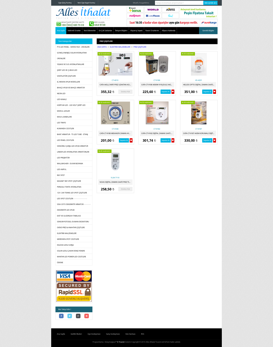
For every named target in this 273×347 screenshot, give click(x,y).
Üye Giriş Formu (65, 3)
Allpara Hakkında (168, 30)
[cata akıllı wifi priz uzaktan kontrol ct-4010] (115, 64)
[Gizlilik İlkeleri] (74, 301)
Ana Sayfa (61, 30)
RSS (142, 334)
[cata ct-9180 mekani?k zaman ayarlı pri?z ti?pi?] (115, 113)
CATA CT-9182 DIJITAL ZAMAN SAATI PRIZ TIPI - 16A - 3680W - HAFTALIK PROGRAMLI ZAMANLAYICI (157, 133)
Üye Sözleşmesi (94, 334)
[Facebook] (61, 316)
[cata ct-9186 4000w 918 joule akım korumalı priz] (157, 64)
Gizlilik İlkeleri (76, 334)
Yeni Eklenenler (90, 30)
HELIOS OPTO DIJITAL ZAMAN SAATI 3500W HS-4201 (199, 84)
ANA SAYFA (102, 47)
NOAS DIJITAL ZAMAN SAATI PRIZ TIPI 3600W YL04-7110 (116, 182)
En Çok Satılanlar (105, 30)
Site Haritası (130, 334)
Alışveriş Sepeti (136, 30)
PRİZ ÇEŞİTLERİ (140, 47)
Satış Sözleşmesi (113, 334)
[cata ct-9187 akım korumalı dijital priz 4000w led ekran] (199, 113)
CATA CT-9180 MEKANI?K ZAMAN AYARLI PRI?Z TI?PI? (116, 133)
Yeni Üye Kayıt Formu (86, 3)
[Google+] (78, 316)
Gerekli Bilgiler (208, 30)
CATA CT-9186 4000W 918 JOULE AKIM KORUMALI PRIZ (157, 84)
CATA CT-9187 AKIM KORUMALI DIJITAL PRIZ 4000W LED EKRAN (199, 133)
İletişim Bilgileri (121, 30)
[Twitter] (70, 316)
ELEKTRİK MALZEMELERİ (120, 47)
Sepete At (166, 91)
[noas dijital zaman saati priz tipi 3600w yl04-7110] (115, 161)
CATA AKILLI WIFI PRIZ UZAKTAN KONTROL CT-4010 (116, 84)
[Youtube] (86, 316)
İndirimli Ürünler (74, 30)
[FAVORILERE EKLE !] (172, 92)
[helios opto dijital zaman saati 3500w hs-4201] (199, 64)
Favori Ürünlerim (152, 30)
